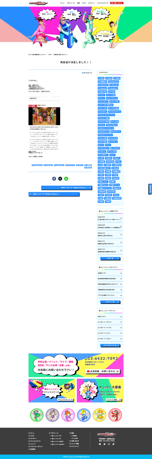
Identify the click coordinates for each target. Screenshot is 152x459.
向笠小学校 (111, 161)
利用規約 (32, 449)
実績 (78, 3)
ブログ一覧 (110, 258)
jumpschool (59, 165)
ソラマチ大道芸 (114, 108)
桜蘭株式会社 (111, 438)
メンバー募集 (75, 443)
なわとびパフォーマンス (106, 134)
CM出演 (109, 78)
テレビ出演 (75, 438)
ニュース (32, 443)
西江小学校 (112, 191)
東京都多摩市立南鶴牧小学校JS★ (107, 250)
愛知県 (108, 174)
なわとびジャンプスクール (106, 128)
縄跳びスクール (115, 184)
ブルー (108, 144)
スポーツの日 (103, 108)
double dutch (114, 81)
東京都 (115, 174)
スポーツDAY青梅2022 (106, 104)
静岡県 (108, 201)
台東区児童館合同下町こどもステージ (108, 284)
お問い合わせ (118, 3)
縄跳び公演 (117, 188)
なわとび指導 (103, 141)
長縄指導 (108, 198)
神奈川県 (116, 178)
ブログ (84, 3)
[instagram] (109, 444)
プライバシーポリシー (36, 446)
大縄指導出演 (117, 164)
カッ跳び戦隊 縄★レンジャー (38, 54)
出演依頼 (89, 165)
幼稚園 (108, 171)
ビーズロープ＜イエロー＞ (105, 338)
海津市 (101, 178)
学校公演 (89, 167)
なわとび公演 (113, 138)
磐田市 (108, 178)
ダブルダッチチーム (115, 111)
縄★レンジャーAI (56, 438)
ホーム (63, 3)
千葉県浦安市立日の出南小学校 (106, 289)
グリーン (102, 98)
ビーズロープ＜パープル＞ (105, 327)
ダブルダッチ (70, 165)
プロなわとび (115, 148)
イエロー (102, 94)
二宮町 (101, 158)
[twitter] (104, 444)
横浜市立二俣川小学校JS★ (105, 234)
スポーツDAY (115, 101)
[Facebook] (54, 179)
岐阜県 (101, 171)
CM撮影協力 (103, 81)
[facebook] (100, 444)
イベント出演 (111, 94)
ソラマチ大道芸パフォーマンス (106, 295)
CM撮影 (117, 78)
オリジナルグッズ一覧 (110, 345)
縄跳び (113, 181)
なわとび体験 (103, 138)
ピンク (101, 144)
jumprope (49, 165)
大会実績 (74, 435)
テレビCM (115, 121)
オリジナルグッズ (102, 3)
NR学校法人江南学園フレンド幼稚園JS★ (109, 226)
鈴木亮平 (109, 195)
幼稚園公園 (117, 171)
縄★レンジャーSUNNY (58, 444)
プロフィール (71, 3)
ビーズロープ (113, 141)
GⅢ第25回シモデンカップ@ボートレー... (109, 218)
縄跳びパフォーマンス (105, 188)
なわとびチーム (116, 131)
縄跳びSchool (104, 184)
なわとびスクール (104, 131)
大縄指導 (108, 164)
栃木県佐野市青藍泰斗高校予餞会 (107, 278)
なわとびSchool (112, 124)
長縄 (101, 198)
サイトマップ (75, 446)
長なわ (116, 195)
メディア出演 (112, 151)
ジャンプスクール (112, 98)
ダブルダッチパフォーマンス (107, 114)
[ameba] (113, 444)
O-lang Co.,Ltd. (72, 456)
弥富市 (101, 174)
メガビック (102, 151)
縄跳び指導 (102, 191)
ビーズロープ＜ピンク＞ (104, 333)
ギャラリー (91, 3)
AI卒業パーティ (102, 273)
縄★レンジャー (104, 181)
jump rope (114, 84)
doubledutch (38, 165)
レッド (113, 154)
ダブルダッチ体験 (104, 118)
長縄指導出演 (117, 198)
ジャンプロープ (104, 101)
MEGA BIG (103, 91)
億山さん (117, 158)
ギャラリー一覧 (110, 301)
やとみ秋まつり (104, 154)
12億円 (102, 78)
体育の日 (109, 158)
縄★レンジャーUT (56, 435)
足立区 (101, 195)
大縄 (101, 164)
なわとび (80, 165)
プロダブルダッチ (104, 148)
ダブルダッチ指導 (104, 121)
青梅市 (101, 201)
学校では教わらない (105, 168)
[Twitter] (60, 179)
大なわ (119, 161)
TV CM (112, 91)
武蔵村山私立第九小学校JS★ (106, 242)
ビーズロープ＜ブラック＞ (105, 322)
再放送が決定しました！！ (61, 54)
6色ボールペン (102, 316)
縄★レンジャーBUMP (57, 441)
